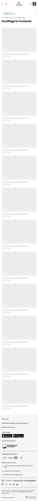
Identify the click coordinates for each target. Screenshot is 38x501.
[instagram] (2, 485)
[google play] (18, 436)
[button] (30, 4)
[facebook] (10, 485)
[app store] (7, 436)
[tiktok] (13, 485)
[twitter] (6, 485)
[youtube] (17, 485)
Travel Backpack (30, 4)
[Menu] (3, 4)
